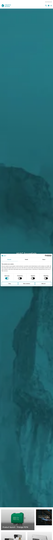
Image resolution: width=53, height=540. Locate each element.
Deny (10, 283)
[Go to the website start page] (6, 5)
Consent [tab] (9, 259)
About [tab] (43, 259)
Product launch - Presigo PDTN (15, 527)
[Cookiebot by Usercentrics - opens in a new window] (46, 256)
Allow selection (26, 283)
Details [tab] (26, 259)
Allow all (43, 283)
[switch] (20, 278)
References (48, 2)
